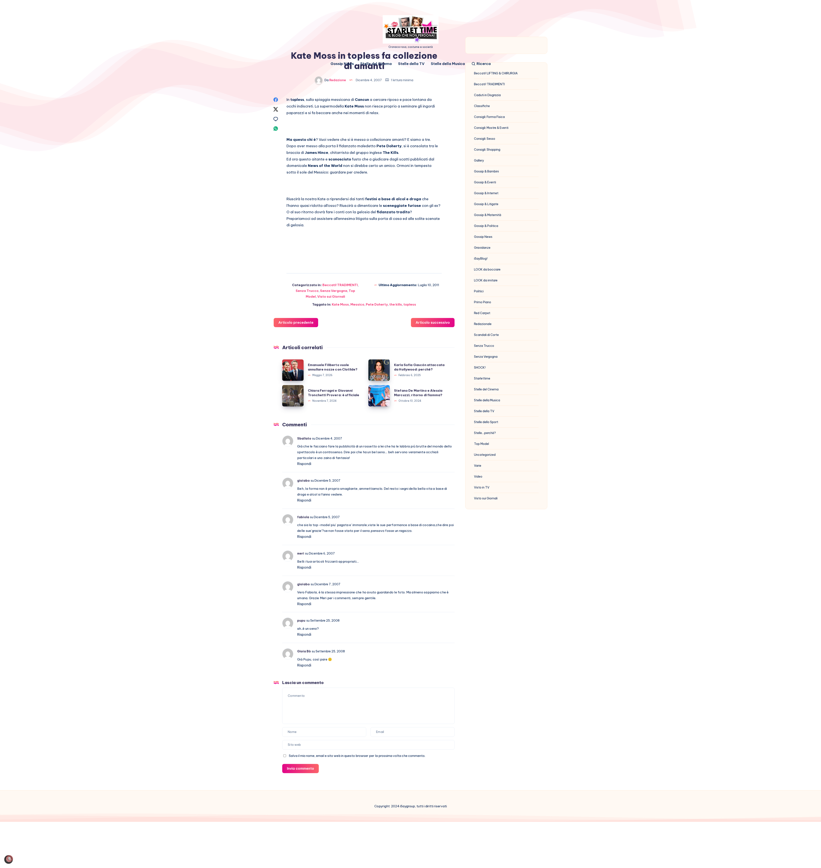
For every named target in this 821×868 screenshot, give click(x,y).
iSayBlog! (480, 258)
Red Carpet (482, 313)
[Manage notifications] (9, 858)
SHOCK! (480, 367)
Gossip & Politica (486, 226)
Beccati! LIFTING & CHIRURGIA (496, 73)
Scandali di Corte (486, 335)
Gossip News (342, 64)
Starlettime (482, 378)
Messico (357, 304)
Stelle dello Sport (486, 422)
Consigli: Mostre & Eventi (491, 128)
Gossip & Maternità (487, 215)
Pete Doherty (377, 304)
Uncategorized (485, 455)
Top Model (481, 444)
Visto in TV (481, 487)
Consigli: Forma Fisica (489, 117)
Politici (479, 291)
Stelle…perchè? (485, 433)
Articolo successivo (433, 322)
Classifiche (482, 106)
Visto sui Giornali (331, 296)
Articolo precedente (295, 322)
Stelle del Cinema (376, 64)
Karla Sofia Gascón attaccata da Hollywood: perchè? (419, 367)
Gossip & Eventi (485, 182)
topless (409, 304)
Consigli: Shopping (487, 150)
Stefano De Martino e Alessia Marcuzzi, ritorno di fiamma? (418, 392)
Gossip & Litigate (486, 204)
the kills (395, 304)
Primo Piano (482, 302)
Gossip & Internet (486, 193)
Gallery (479, 160)
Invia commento (300, 768)
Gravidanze (482, 248)
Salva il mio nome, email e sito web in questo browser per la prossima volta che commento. (357, 756)
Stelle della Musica (448, 64)
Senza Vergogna (333, 291)
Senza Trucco (307, 291)
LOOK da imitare (486, 280)
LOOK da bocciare (487, 269)
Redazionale (483, 324)
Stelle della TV (411, 64)
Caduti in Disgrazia (487, 95)
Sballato (304, 438)
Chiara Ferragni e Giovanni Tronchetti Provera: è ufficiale (333, 392)
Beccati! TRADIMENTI (340, 285)
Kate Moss (340, 304)
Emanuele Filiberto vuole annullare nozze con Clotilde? (332, 367)
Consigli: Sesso (484, 139)
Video (478, 476)
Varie (477, 466)
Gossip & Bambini (486, 171)
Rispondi (304, 464)
